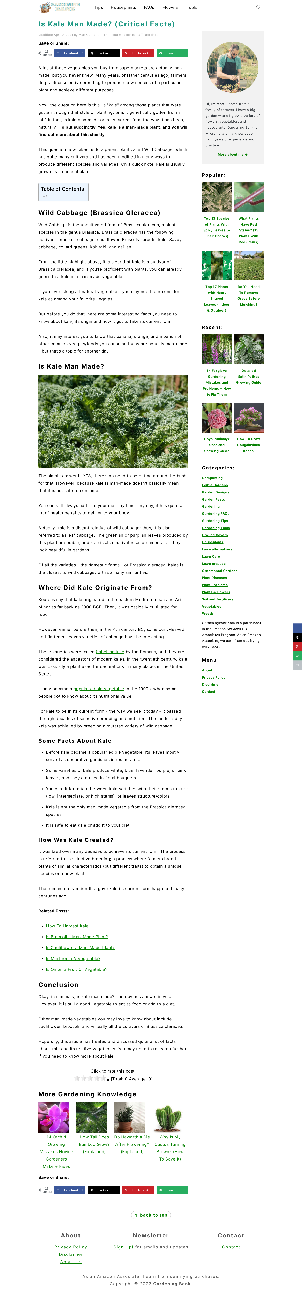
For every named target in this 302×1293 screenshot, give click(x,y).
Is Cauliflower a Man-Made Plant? (80, 947)
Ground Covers (215, 535)
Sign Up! (124, 1247)
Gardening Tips (215, 521)
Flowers (171, 7)
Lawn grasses (214, 563)
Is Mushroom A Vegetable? (73, 958)
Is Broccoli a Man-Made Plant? (77, 936)
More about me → (233, 154)
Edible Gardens (215, 485)
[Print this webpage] (297, 665)
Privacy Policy (213, 677)
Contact (209, 691)
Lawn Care (211, 556)
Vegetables (211, 606)
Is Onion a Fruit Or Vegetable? (76, 969)
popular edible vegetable (99, 688)
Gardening (211, 506)
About (207, 670)
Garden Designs (215, 492)
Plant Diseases (214, 578)
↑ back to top (151, 1215)
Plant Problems (215, 585)
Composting (212, 478)
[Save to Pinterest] (297, 646)
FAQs (149, 7)
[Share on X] (297, 637)
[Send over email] (297, 655)
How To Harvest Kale (67, 925)
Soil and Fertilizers (217, 599)
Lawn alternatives (217, 549)
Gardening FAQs (215, 513)
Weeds (208, 613)
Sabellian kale (110, 651)
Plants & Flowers (216, 592)
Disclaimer (211, 684)
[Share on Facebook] (297, 628)
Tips (98, 7)
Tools (192, 7)
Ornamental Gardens (219, 571)
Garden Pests (213, 499)
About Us (71, 1261)
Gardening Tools (216, 528)
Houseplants (123, 7)
